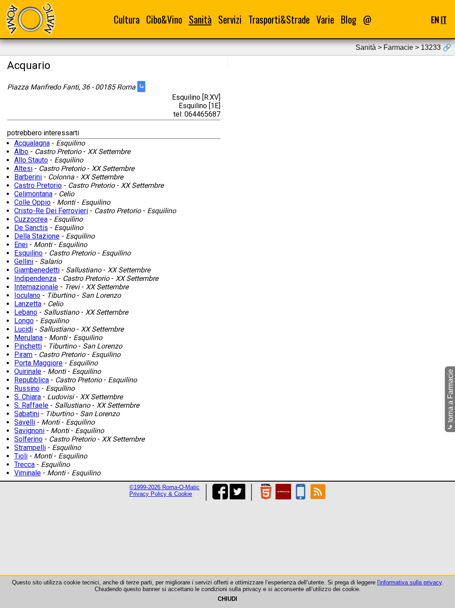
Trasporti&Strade (279, 19)
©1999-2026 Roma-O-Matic (164, 487)
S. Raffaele (31, 405)
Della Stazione (37, 236)
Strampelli (30, 447)
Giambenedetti (37, 270)
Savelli (24, 422)
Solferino (28, 439)
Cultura (127, 19)
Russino (27, 388)
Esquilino (28, 253)
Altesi (23, 168)
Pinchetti (28, 346)
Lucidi (23, 329)
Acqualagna (32, 143)
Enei (21, 244)
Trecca (24, 464)
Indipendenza (35, 278)
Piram (23, 354)
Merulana (28, 337)
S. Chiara (27, 397)
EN (435, 19)
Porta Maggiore (38, 363)
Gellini (23, 261)
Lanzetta (27, 304)
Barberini (28, 177)
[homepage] (30, 19)
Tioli (21, 456)
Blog (348, 19)
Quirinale (27, 371)
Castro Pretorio (38, 185)
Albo (21, 151)
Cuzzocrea (31, 219)
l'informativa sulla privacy (409, 582)
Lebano (25, 312)
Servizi (230, 19)
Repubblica (31, 380)
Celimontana (33, 194)
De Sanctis (31, 227)
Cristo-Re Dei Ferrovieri (51, 211)
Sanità (200, 19)
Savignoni (29, 430)
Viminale (27, 473)
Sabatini (26, 413)
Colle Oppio (32, 202)
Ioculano (27, 295)
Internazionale (36, 287)
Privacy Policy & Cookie (160, 493)
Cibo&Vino (164, 19)
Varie (325, 19)
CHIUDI (227, 599)
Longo (24, 320)
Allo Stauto (31, 160)
